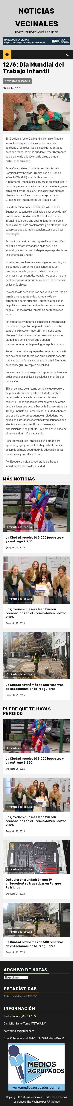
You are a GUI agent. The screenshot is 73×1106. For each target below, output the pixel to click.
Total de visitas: (14, 996)
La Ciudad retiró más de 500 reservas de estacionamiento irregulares (34, 687)
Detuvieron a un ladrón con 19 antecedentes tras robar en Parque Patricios (33, 883)
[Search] (67, 54)
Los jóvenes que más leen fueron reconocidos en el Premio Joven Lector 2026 (36, 613)
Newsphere (35, 1101)
